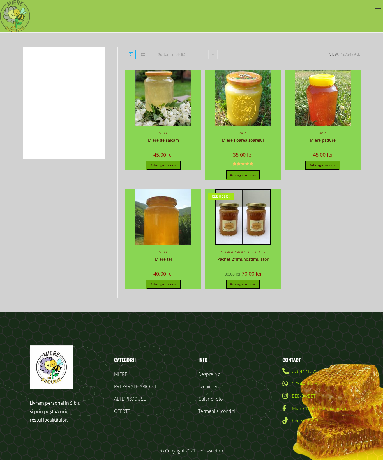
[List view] (143, 54)
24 (349, 54)
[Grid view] (131, 54)
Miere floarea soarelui (243, 140)
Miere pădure (323, 140)
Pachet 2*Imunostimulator (243, 259)
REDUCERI (259, 252)
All (357, 54)
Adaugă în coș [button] (163, 165)
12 (343, 54)
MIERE (163, 133)
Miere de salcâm (163, 140)
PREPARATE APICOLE (235, 252)
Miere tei (163, 259)
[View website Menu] (377, 6)
